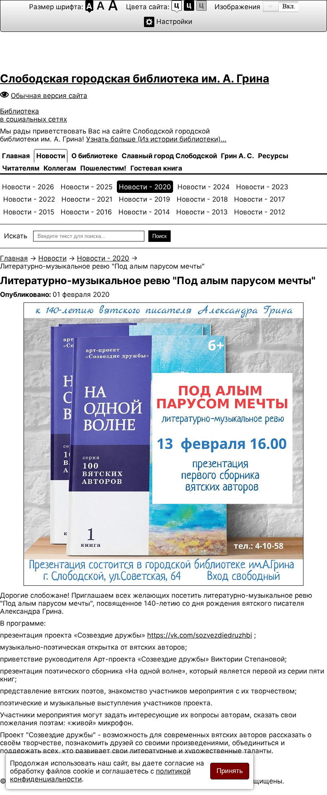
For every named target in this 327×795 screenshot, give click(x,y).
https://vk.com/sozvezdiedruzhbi (199, 635)
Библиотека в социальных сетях (33, 115)
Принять (230, 771)
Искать (15, 236)
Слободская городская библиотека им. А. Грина (134, 78)
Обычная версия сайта (49, 96)
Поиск (159, 236)
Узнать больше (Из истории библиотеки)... (156, 139)
